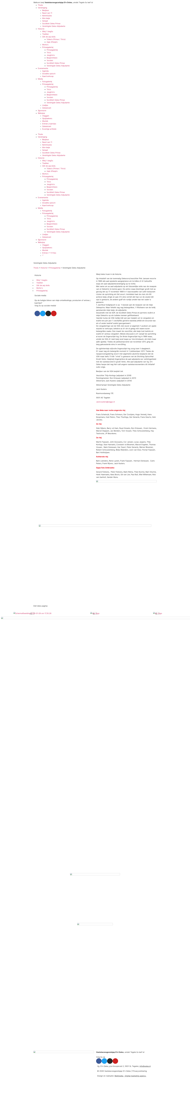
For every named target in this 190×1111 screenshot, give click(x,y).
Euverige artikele (49, 129)
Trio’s (49, 52)
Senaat (45, 21)
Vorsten (50, 60)
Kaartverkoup (48, 76)
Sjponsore (42, 110)
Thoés (40, 5)
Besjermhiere (52, 58)
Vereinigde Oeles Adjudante (53, 26)
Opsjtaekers (47, 118)
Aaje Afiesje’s (52, 42)
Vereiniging (42, 8)
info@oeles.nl (145, 1066)
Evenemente (43, 68)
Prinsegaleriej (47, 47)
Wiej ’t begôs (47, 31)
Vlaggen (45, 116)
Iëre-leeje (46, 18)
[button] (63, 131)
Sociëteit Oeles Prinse (51, 23)
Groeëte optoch (48, 73)
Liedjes (45, 105)
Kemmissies (47, 15)
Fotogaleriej (47, 81)
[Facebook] (37, 313)
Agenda (45, 71)
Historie (41, 29)
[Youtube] (54, 313)
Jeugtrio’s (51, 55)
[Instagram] (48, 313)
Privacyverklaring (139, 1071)
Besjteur (45, 10)
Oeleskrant (46, 108)
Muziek (45, 121)
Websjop (41, 113)
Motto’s (45, 44)
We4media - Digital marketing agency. (130, 1076)
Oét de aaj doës (48, 37)
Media (40, 79)
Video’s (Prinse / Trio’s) (56, 39)
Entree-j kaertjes (49, 124)
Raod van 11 (47, 13)
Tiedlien (45, 34)
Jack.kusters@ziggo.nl (105, 402)
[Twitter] (43, 313)
